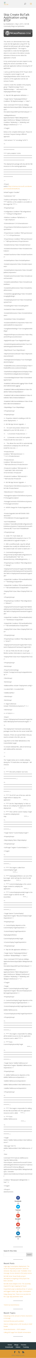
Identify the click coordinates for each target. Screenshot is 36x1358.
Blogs (16, 1345)
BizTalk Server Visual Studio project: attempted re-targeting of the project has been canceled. (16, 1278)
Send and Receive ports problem (14, 1321)
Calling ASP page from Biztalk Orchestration (17, 1332)
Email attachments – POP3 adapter (15, 1329)
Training (26, 1347)
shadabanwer (9, 24)
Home (10, 1345)
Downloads (9, 1347)
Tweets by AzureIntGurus (11, 1305)
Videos (18, 1347)
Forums (23, 1345)
